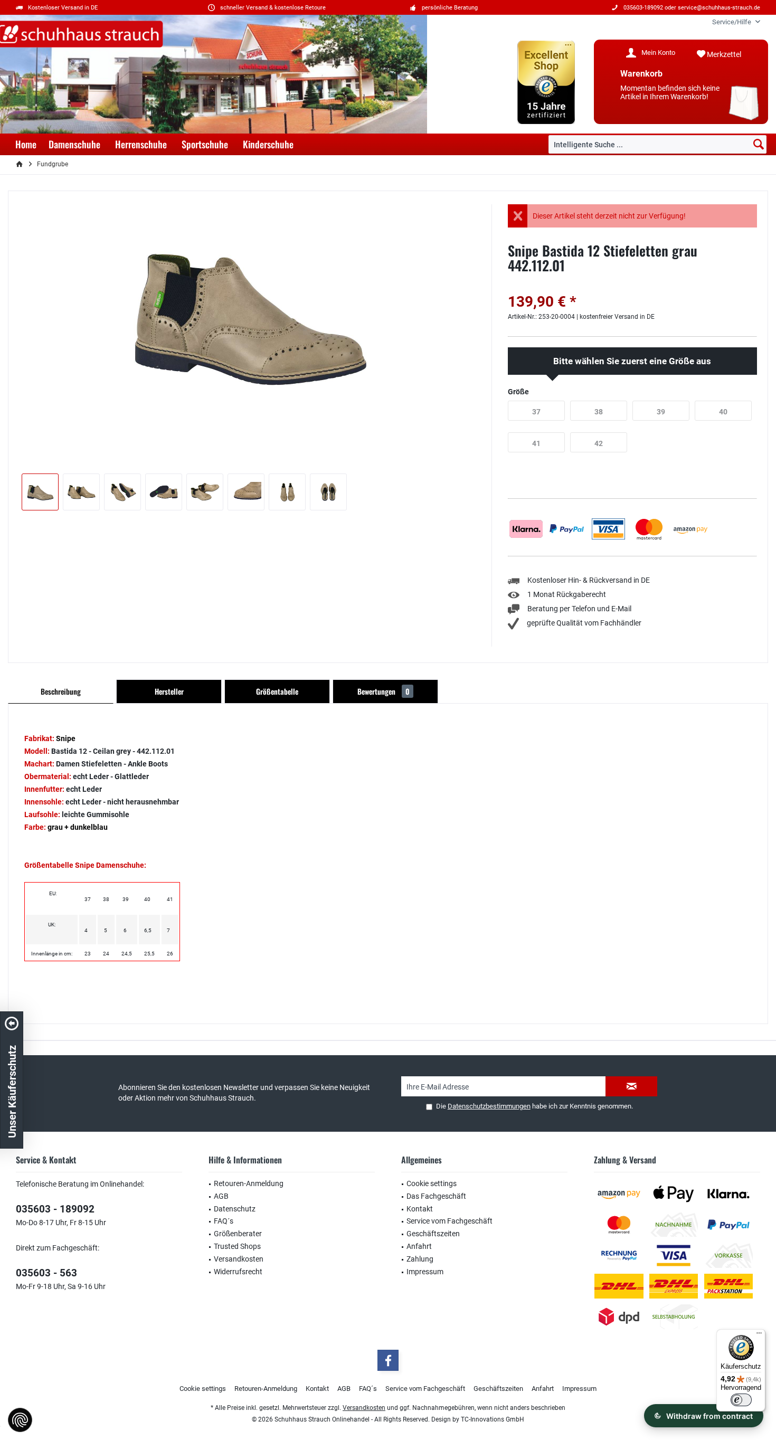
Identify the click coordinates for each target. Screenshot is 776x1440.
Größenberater (238, 1233)
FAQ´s (223, 1221)
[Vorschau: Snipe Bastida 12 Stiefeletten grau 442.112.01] (40, 491)
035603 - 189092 (55, 1209)
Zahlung (419, 1259)
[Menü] (759, 1335)
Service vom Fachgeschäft (449, 1221)
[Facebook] (388, 1360)
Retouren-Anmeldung (248, 1183)
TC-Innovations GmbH (492, 1419)
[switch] (741, 1400)
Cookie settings (431, 1183)
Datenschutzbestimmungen (489, 1106)
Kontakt (419, 1209)
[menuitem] (732, 22)
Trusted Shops (237, 1246)
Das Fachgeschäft (436, 1196)
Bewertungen (383, 691)
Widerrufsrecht (238, 1271)
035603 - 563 (46, 1273)
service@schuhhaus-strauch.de (719, 7)
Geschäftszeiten (433, 1233)
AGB (221, 1196)
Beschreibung (61, 691)
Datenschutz (234, 1209)
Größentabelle (277, 691)
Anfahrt (419, 1246)
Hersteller (169, 691)
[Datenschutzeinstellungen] (20, 1420)
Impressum (424, 1271)
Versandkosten (238, 1259)
